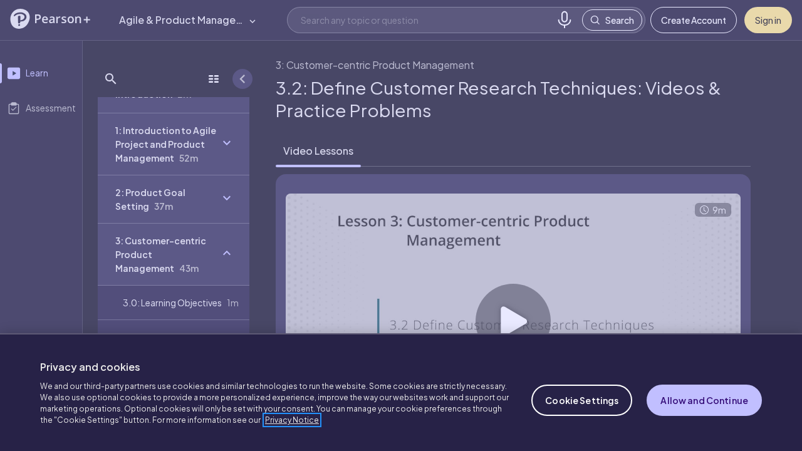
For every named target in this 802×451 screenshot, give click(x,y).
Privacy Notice (292, 420)
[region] (401, 392)
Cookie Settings (581, 400)
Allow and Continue (704, 400)
